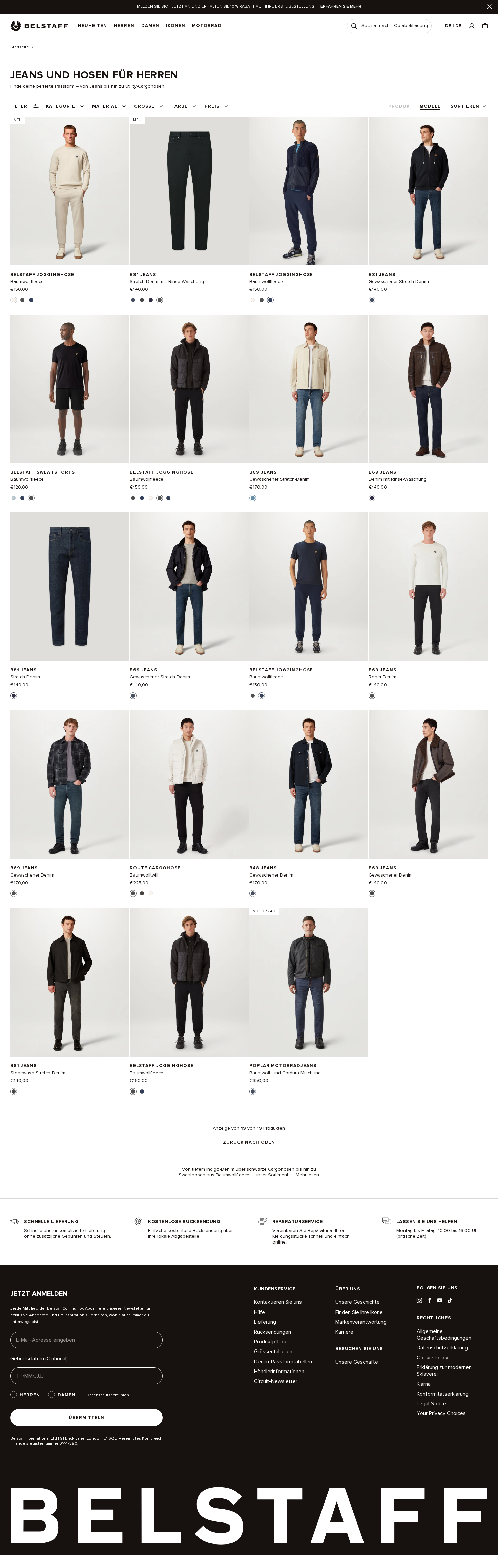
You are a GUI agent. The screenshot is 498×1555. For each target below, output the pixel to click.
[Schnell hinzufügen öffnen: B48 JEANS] (252, 893)
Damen (150, 25)
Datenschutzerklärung (442, 1347)
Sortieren (465, 106)
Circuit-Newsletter (275, 1381)
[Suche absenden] (354, 26)
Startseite (19, 47)
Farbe (179, 106)
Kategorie (60, 106)
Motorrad (207, 25)
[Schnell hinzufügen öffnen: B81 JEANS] (133, 300)
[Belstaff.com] (39, 26)
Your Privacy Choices (441, 1413)
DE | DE (453, 25)
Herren (124, 25)
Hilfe (259, 1312)
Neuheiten (92, 25)
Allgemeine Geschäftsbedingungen (444, 1334)
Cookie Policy (432, 1357)
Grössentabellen (273, 1351)
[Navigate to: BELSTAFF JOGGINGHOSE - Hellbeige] (69, 190)
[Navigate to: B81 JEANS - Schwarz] (189, 190)
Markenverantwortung (361, 1322)
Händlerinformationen (279, 1371)
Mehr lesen (307, 1175)
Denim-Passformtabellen (283, 1361)
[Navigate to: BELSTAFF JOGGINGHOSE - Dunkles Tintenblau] (309, 190)
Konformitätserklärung (443, 1393)
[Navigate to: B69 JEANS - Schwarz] (428, 586)
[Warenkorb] (485, 26)
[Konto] (471, 26)
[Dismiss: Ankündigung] (489, 7)
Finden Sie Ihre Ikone (359, 1312)
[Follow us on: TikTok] (450, 1300)
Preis (212, 106)
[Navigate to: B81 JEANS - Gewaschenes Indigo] (428, 190)
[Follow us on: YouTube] (440, 1300)
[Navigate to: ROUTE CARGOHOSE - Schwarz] (189, 784)
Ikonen (175, 25)
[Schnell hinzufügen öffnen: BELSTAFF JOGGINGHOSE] (13, 300)
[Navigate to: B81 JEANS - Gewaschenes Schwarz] (69, 982)
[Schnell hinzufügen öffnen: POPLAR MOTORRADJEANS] (252, 1091)
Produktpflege (271, 1341)
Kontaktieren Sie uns (278, 1302)
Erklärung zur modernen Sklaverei (444, 1370)
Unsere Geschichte (357, 1302)
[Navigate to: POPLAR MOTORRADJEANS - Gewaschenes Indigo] (309, 982)
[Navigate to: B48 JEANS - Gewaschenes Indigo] (309, 784)
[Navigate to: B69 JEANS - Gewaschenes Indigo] (189, 586)
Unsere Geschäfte (356, 1362)
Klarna (424, 1384)
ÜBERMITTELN (86, 1417)
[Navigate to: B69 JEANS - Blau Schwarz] (69, 784)
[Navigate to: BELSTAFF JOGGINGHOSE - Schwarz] (189, 388)
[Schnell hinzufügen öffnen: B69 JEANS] (252, 498)
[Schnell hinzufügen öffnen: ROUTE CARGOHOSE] (133, 893)
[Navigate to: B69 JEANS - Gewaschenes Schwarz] (428, 784)
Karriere (344, 1332)
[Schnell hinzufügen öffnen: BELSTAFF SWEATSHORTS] (13, 498)
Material (104, 106)
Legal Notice (431, 1403)
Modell (430, 106)
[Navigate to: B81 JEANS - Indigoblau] (69, 586)
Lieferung (265, 1322)
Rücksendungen (272, 1332)
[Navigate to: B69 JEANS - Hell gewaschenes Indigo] (309, 388)
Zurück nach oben (249, 1142)
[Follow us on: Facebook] (429, 1300)
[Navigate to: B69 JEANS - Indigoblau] (428, 388)
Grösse (144, 106)
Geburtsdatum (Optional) (39, 1358)
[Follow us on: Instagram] (419, 1300)
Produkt (400, 106)
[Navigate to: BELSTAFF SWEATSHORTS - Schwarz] (69, 388)
